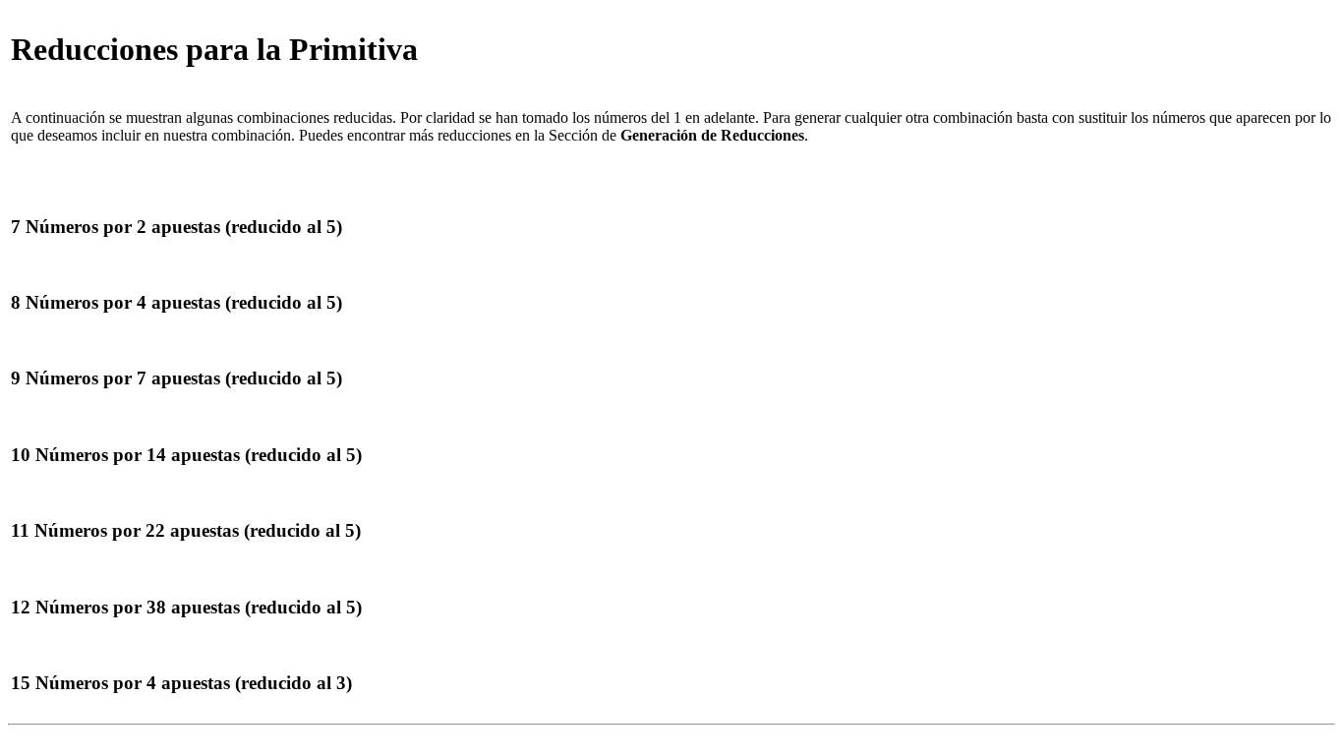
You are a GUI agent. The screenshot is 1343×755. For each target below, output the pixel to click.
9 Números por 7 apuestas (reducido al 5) (176, 378)
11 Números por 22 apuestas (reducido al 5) (186, 530)
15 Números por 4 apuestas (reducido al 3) (181, 682)
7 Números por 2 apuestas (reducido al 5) (176, 226)
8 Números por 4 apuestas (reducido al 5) (176, 302)
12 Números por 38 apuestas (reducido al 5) (186, 607)
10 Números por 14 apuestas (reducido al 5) (186, 454)
